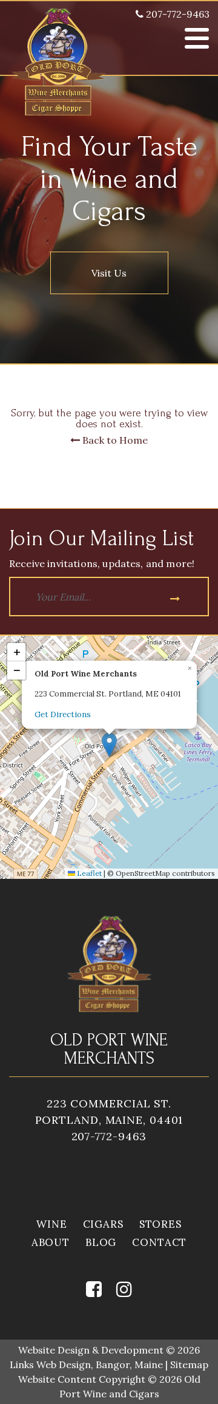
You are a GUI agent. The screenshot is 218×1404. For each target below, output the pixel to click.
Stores (160, 1224)
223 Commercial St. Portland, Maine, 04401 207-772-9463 (109, 1119)
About (50, 1242)
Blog (100, 1242)
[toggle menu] (197, 38)
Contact (159, 1242)
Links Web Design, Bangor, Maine (87, 1364)
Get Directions (63, 714)
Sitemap (189, 1364)
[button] (109, 744)
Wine (51, 1224)
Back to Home (114, 440)
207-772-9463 (177, 14)
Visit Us (109, 273)
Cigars (103, 1224)
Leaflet (88, 873)
